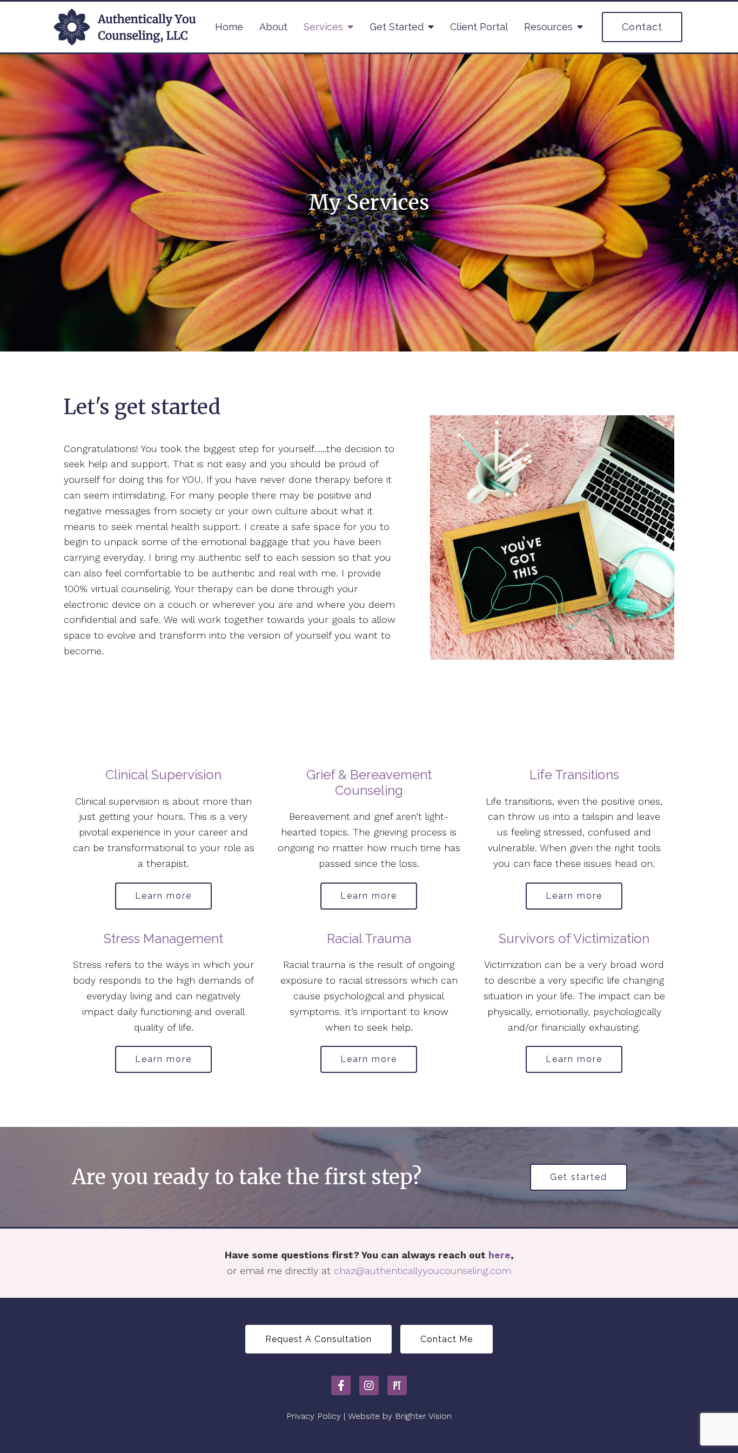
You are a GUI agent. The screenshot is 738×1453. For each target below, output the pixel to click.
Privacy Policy (313, 1416)
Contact (642, 26)
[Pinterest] (397, 1385)
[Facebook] (341, 1385)
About (273, 26)
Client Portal (479, 26)
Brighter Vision (423, 1416)
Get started (578, 1177)
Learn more (163, 896)
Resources (548, 26)
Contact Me (446, 1339)
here (499, 1254)
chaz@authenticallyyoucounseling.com (422, 1270)
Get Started (397, 26)
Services (323, 26)
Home (229, 26)
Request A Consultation (318, 1339)
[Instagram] (369, 1385)
